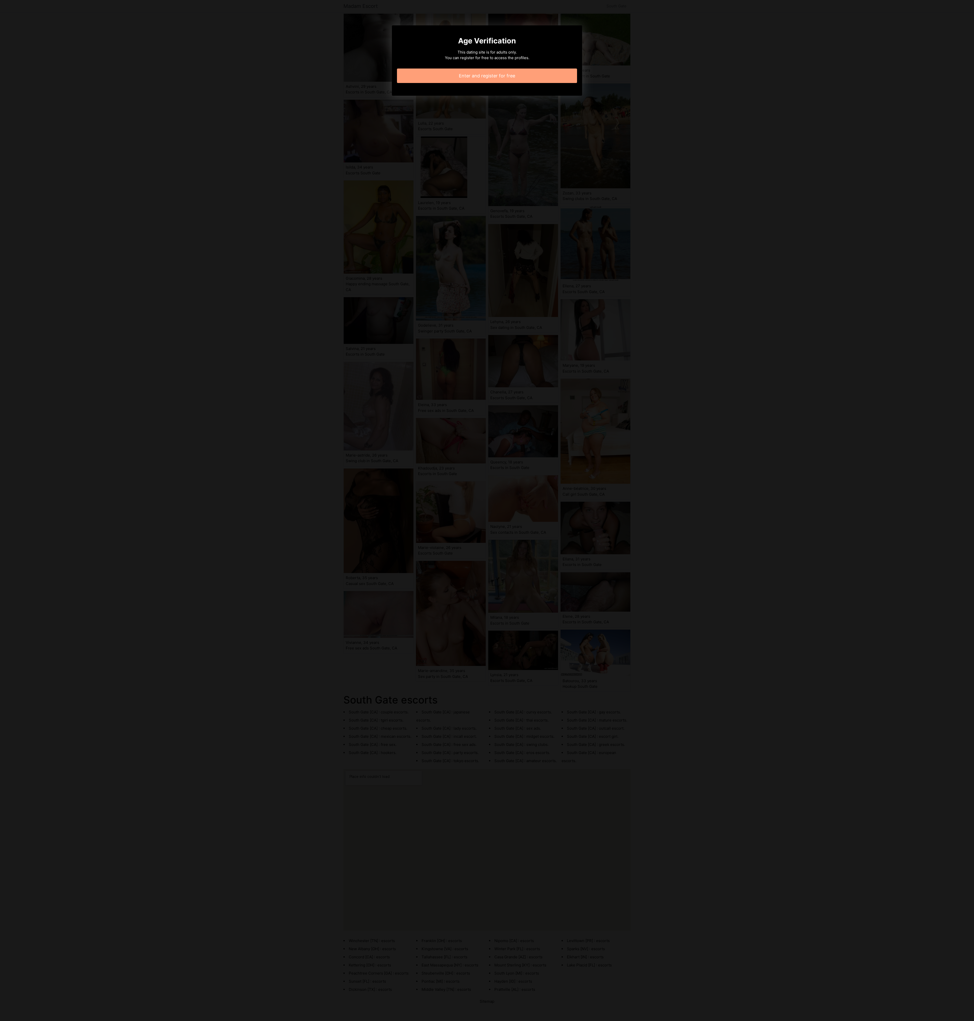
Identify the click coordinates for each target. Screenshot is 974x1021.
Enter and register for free (487, 75)
